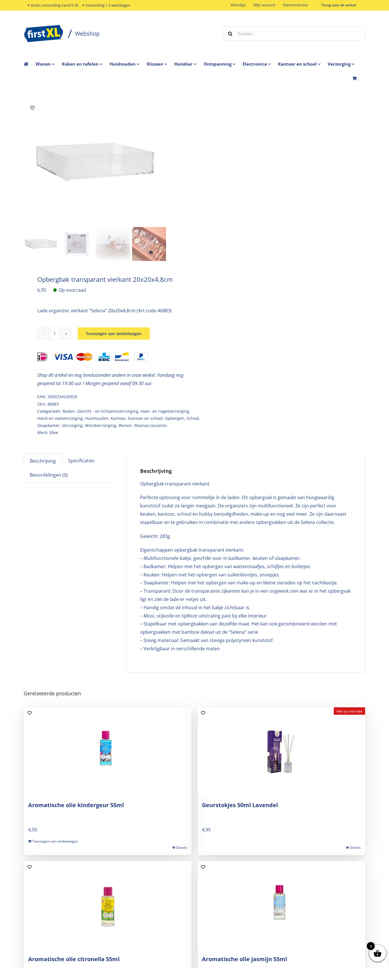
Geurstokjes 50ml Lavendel (240, 805)
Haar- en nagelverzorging (165, 411)
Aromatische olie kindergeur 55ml (76, 805)
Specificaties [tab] (81, 460)
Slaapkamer (48, 425)
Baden (69, 411)
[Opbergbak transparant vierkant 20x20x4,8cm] (95, 162)
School (193, 418)
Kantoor (118, 418)
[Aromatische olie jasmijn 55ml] (281, 905)
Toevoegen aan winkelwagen (114, 333)
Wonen (125, 425)
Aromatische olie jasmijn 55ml (244, 959)
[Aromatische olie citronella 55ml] (107, 905)
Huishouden (96, 418)
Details (181, 847)
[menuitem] (49, 64)
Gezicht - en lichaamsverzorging (107, 411)
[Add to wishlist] (32, 107)
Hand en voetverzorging (60, 418)
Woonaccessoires (150, 425)
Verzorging (72, 425)
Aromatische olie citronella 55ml (74, 959)
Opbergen (174, 418)
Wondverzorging (100, 425)
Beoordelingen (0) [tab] (49, 475)
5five (53, 432)
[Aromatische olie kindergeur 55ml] (107, 751)
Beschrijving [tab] (43, 461)
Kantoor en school (145, 418)
